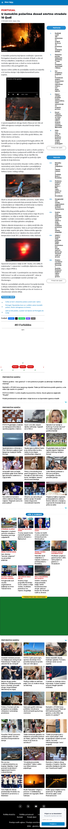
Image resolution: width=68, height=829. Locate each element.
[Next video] (13, 94)
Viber (28, 318)
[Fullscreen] (37, 94)
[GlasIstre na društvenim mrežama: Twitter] (30, 806)
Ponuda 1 (15, 366)
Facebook (11, 318)
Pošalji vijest (32, 817)
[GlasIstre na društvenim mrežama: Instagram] (46, 806)
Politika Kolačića (9, 815)
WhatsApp (21, 318)
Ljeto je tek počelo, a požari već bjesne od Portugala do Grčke (24, 312)
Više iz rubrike (34, 514)
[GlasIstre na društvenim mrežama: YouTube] (38, 806)
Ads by (36, 96)
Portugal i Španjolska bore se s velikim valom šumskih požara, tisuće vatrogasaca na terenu (23, 306)
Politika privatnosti (26, 815)
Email (33, 318)
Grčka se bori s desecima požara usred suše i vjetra (23, 302)
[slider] (23, 92)
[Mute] (18, 94)
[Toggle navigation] (2, 2)
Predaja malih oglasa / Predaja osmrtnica (24, 822)
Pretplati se (53, 824)
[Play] (8, 94)
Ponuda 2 (22, 366)
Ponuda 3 (30, 366)
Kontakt (20, 817)
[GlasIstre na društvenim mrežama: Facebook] (22, 806)
